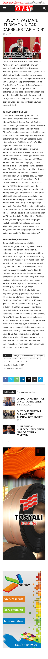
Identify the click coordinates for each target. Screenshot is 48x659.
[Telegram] (40, 379)
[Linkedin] (22, 379)
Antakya (16, 356)
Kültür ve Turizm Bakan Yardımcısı (15, 359)
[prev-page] (4, 441)
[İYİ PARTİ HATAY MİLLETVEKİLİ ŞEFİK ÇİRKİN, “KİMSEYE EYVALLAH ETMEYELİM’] (9, 429)
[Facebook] (5, 379)
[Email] (28, 379)
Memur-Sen (8, 362)
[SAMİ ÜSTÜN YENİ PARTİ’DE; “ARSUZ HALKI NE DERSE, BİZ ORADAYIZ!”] (9, 401)
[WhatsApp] (16, 379)
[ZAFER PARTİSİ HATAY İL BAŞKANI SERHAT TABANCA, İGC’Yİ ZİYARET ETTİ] (9, 414)
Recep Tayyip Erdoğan (11, 365)
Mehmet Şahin (34, 359)
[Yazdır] (34, 379)
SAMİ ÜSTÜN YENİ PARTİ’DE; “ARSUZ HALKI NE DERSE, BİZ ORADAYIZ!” (31, 401)
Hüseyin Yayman (27, 356)
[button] (4, 8)
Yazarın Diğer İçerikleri (26, 392)
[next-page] (8, 441)
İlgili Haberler (9, 392)
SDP (22, 365)
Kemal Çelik (39, 356)
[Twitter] (11, 379)
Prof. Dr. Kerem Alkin (21, 362)
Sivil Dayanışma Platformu (13, 368)
